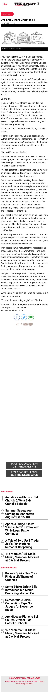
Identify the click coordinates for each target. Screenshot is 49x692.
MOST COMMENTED (9, 567)
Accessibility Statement (24, 684)
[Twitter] (24, 317)
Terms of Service (26, 681)
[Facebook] (17, 317)
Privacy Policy (38, 681)
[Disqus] (24, 360)
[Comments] (31, 317)
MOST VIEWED (6, 491)
